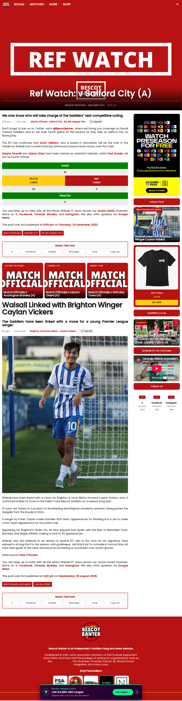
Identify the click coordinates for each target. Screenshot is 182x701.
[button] (177, 4)
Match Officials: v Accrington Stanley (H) (19, 294)
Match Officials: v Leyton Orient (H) (63, 294)
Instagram (72, 214)
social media (106, 210)
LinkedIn (52, 251)
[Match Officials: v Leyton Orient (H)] (65, 280)
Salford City (96, 105)
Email (94, 251)
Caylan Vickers (67, 331)
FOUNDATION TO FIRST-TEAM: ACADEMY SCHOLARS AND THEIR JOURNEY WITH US (155, 339)
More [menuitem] (53, 4)
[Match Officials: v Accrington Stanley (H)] (22, 280)
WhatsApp (74, 251)
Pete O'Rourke (28, 555)
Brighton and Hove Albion (44, 331)
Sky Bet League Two (74, 121)
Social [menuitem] (19, 4)
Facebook (25, 214)
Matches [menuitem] (37, 4)
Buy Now (156, 302)
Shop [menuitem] (67, 4)
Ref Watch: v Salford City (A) (91, 93)
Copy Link (115, 251)
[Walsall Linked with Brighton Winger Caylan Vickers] (157, 224)
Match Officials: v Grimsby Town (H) (106, 294)
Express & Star (62, 661)
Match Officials (75, 105)
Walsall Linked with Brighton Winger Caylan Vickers (153, 238)
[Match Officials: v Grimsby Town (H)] (107, 280)
